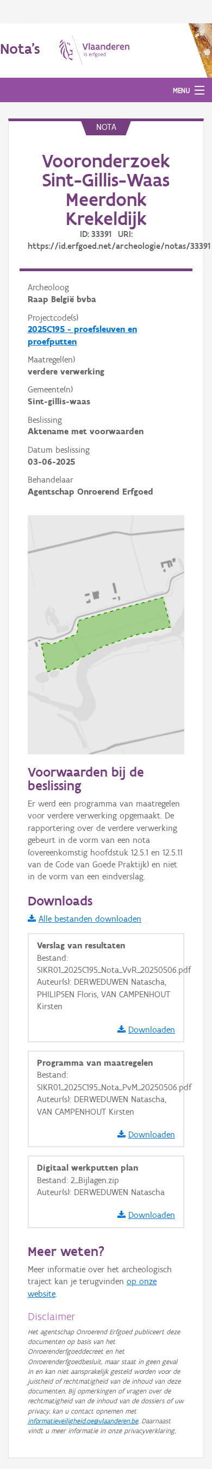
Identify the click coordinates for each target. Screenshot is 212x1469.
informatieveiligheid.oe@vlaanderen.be (83, 1421)
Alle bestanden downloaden (90, 919)
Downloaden (151, 1029)
